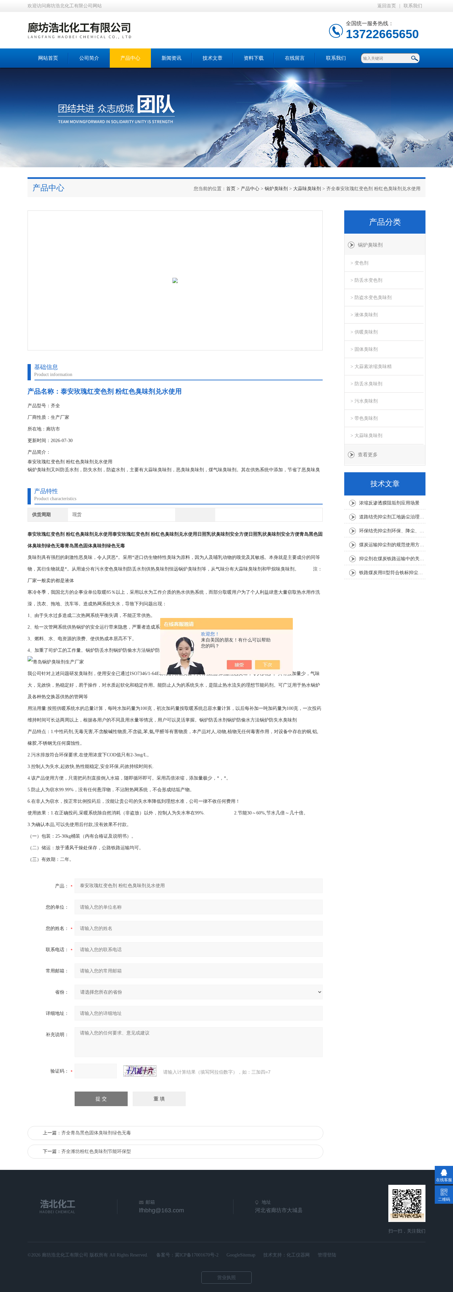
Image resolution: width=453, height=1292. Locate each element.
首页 (230, 188)
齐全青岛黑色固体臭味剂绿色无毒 (96, 1132)
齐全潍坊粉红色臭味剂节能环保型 (96, 1151)
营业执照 (226, 1277)
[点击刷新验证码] (140, 1071)
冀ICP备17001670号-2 (197, 1255)
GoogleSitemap (241, 1255)
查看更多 (368, 454)
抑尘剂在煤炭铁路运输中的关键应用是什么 (392, 558)
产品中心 (130, 58)
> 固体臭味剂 (364, 349)
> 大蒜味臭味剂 (366, 435)
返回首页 (386, 5)
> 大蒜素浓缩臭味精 (371, 366)
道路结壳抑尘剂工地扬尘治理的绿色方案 (392, 516)
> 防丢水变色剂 (366, 280)
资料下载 (254, 58)
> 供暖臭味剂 (364, 332)
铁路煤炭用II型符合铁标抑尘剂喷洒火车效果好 (392, 572)
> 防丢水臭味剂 (366, 383)
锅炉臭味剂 (276, 188)
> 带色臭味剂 (364, 418)
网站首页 (48, 58)
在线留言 (295, 58)
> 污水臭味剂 (364, 401)
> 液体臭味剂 (364, 314)
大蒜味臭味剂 (307, 188)
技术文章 (213, 58)
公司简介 (89, 58)
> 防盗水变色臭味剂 (371, 297)
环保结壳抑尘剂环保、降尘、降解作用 (392, 530)
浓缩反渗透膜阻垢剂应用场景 (389, 502)
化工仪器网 (298, 1255)
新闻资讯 (171, 58)
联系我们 (413, 5)
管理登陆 (327, 1255)
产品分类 (385, 222)
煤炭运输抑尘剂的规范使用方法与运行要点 (392, 544)
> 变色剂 (359, 263)
